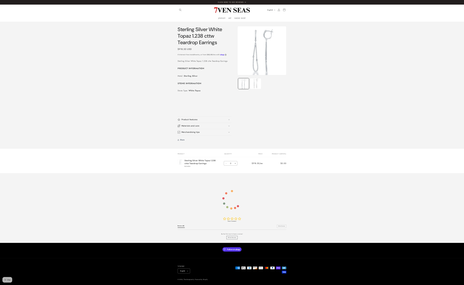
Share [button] (182, 140)
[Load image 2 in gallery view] (255, 83)
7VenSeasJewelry (189, 279)
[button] (180, 10)
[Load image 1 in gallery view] (243, 83)
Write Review (232, 237)
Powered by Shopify (201, 279)
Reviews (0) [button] (181, 226)
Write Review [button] (281, 226)
